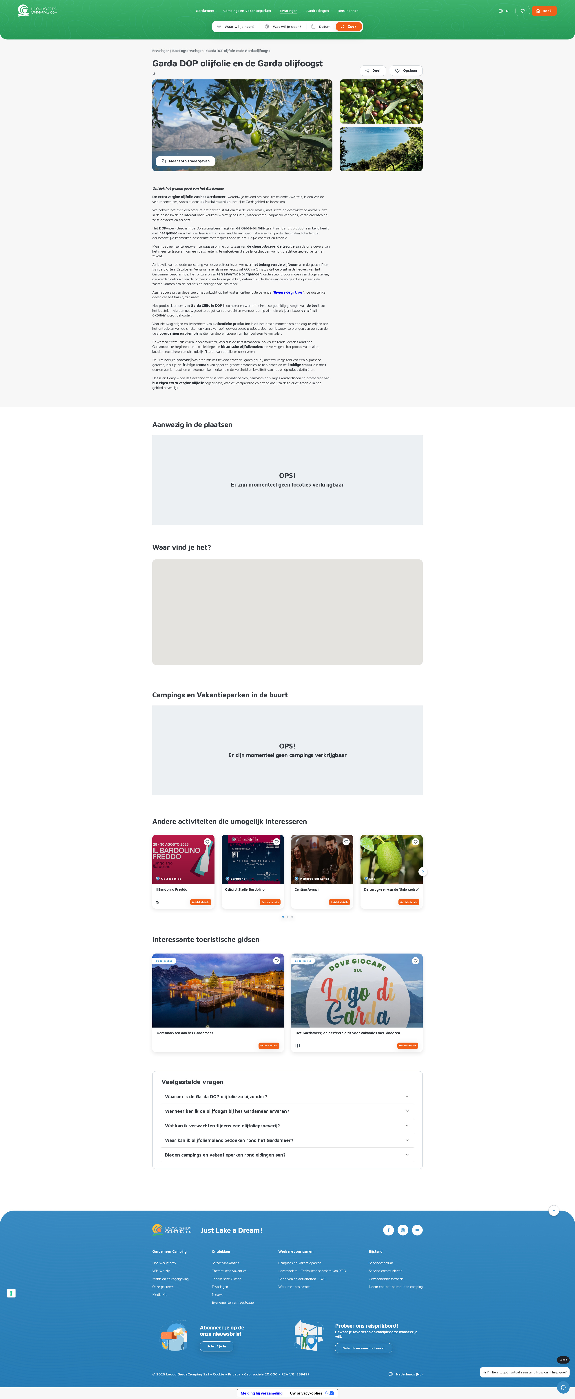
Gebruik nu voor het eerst (364, 1348)
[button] (287, 1096)
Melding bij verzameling (262, 1393)
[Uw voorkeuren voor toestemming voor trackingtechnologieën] (11, 1293)
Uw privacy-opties (306, 1393)
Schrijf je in (216, 1346)
